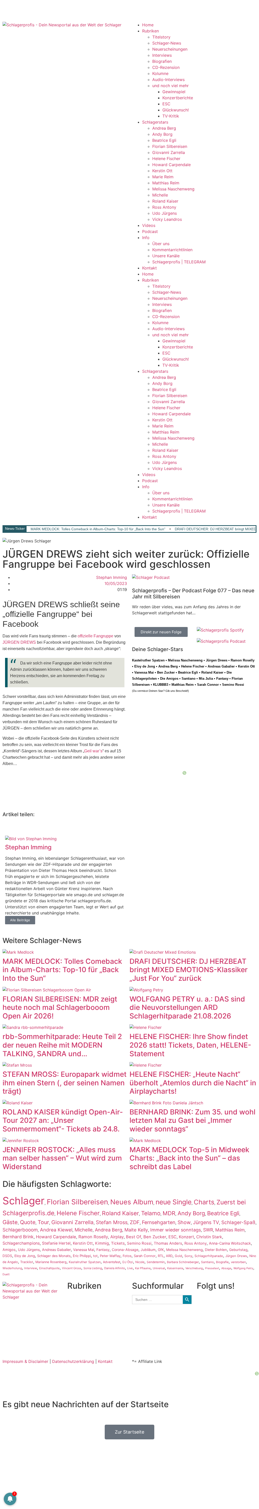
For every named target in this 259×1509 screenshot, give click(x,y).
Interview (30, 1268)
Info (145, 237)
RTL (161, 1256)
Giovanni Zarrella (168, 152)
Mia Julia (206, 678)
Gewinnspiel (173, 91)
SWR (208, 1229)
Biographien (78, 1322)
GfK (161, 1250)
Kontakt (149, 267)
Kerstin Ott (162, 170)
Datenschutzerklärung (73, 1361)
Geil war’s (93, 751)
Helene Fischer (166, 158)
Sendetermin (156, 1262)
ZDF (135, 1222)
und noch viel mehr (170, 85)
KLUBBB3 (160, 685)
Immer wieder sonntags (175, 1229)
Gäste (10, 1222)
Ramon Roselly (242, 660)
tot (95, 1256)
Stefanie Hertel (56, 1243)
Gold (178, 1256)
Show (184, 1222)
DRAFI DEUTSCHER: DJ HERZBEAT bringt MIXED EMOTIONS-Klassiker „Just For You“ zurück (189, 970)
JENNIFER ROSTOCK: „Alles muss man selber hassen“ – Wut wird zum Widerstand (62, 1158)
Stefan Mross (111, 1222)
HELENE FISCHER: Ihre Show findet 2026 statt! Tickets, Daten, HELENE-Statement (190, 1045)
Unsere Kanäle (166, 255)
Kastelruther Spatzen (148, 660)
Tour (43, 1222)
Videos (148, 225)
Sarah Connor (208, 685)
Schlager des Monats (54, 1256)
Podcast (150, 231)
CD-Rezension (166, 67)
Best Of (133, 1236)
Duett (6, 1274)
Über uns (160, 243)
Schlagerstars (155, 122)
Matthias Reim (165, 182)
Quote (27, 1222)
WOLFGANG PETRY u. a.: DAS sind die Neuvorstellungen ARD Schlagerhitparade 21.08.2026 (187, 1007)
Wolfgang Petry (243, 1268)
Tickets (118, 1243)
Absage (226, 1268)
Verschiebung (194, 1268)
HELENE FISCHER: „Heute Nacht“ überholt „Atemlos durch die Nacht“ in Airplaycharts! (193, 1082)
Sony (188, 1256)
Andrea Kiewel (56, 1230)
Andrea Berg (164, 128)
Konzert (186, 1236)
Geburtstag (238, 1250)
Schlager (24, 1200)
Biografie (222, 1262)
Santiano (189, 678)
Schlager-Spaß (238, 1222)
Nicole (139, 1262)
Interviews (162, 55)
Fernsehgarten (158, 1222)
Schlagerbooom (20, 1230)
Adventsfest (111, 1262)
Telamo (150, 1213)
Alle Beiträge (20, 920)
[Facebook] (9, 9)
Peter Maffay (110, 1256)
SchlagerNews (81, 1304)
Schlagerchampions (21, 1243)
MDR (169, 1213)
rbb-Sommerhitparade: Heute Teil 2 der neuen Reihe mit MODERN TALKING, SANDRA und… (62, 1045)
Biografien (162, 61)
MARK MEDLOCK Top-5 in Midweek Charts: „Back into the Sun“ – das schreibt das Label (189, 1158)
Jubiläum (148, 1250)
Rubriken (150, 30)
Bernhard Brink (18, 1236)
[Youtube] (36, 9)
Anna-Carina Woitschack (230, 1243)
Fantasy (222, 678)
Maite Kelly (136, 1229)
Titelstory (161, 37)
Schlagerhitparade (209, 1256)
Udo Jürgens (164, 213)
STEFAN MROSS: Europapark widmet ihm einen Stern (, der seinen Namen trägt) (64, 1082)
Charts (204, 1202)
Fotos (127, 1256)
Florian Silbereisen (169, 146)
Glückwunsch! (175, 109)
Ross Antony (164, 207)
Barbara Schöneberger (183, 1262)
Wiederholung (12, 1268)
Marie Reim (163, 176)
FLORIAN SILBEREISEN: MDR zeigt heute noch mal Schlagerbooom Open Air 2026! (60, 1007)
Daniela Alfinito (114, 1268)
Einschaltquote (49, 1268)
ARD (169, 1256)
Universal (159, 1268)
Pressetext (212, 1268)
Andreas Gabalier (221, 666)
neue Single (173, 1202)
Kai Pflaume (142, 1268)
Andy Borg (162, 134)
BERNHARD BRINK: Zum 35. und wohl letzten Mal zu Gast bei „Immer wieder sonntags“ (192, 1120)
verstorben (238, 1262)
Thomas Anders (168, 1243)
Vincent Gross (71, 1268)
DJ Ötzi (127, 1262)
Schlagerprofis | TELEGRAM (179, 261)
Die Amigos (169, 678)
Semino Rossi (233, 685)
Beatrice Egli (164, 140)
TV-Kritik (170, 116)
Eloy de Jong (144, 666)
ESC (166, 103)
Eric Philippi (82, 1256)
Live (130, 1268)
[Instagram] (22, 9)
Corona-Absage (125, 1249)
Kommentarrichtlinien (172, 249)
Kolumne (160, 73)
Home (148, 24)
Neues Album (131, 1202)
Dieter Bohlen (216, 1250)
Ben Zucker (166, 672)
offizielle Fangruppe (95, 636)
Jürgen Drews (216, 660)
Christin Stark (209, 1236)
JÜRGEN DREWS (19, 642)
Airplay (117, 1236)
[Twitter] (50, 9)
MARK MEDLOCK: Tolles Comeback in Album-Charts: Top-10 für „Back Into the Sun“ (98, 529)
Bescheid (181, 690)
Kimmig (102, 1243)
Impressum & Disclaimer (25, 1361)
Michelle (160, 195)
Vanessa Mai (144, 672)
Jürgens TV (206, 1222)
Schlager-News (166, 43)
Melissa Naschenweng (173, 188)
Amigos (9, 1249)
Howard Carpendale (171, 164)
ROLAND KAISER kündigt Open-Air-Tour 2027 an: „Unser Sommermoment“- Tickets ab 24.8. (63, 1120)
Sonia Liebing (92, 1268)
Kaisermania (175, 1268)
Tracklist (26, 1262)
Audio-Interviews (168, 79)
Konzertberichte (177, 97)
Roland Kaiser (165, 201)
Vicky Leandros (167, 219)
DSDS (7, 1256)
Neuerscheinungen (169, 49)
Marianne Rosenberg (51, 1262)
